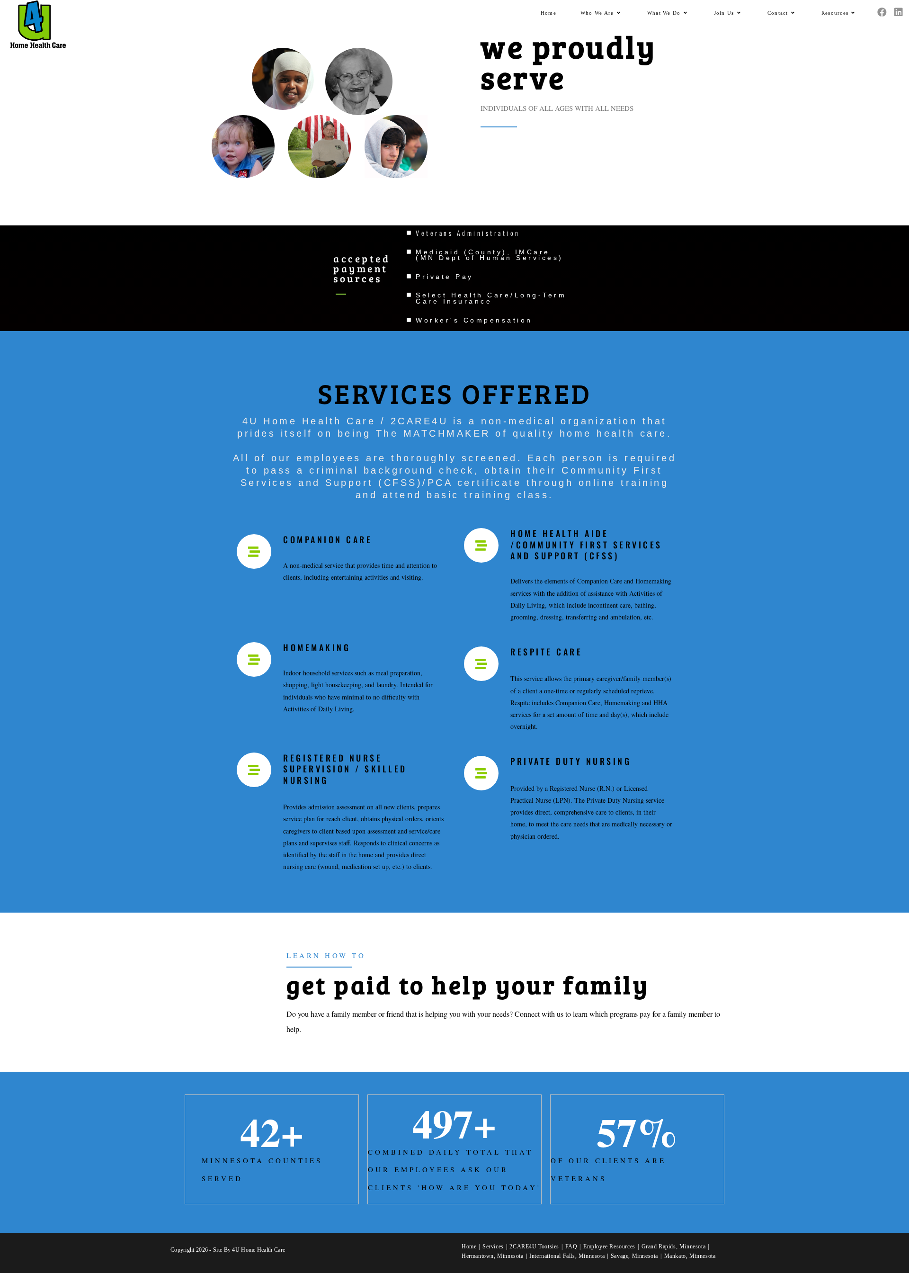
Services (493, 1246)
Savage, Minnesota (634, 1256)
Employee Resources (609, 1246)
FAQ (571, 1246)
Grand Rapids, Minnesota (674, 1246)
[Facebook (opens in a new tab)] (882, 12)
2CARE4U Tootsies (534, 1246)
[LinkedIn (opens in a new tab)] (899, 12)
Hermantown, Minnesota (493, 1256)
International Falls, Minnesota (567, 1256)
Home (469, 1246)
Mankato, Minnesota (690, 1256)
